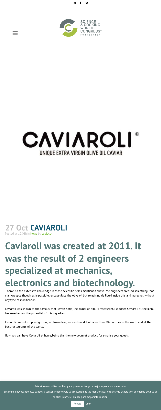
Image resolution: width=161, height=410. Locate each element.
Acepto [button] (77, 403)
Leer (88, 403)
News (33, 233)
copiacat (47, 233)
